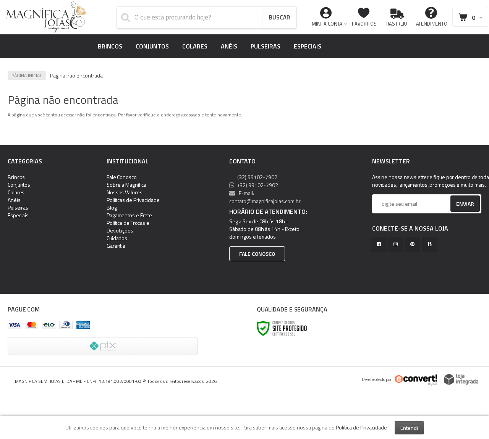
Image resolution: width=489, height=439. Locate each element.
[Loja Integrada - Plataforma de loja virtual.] (461, 379)
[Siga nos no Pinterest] (414, 244)
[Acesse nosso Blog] (431, 244)
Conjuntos (19, 185)
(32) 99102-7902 (256, 177)
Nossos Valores (124, 192)
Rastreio (397, 23)
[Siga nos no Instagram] (397, 244)
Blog (112, 207)
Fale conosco (257, 254)
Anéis (14, 200)
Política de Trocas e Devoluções (128, 226)
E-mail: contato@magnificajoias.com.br (265, 197)
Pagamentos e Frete (129, 215)
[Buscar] (279, 17)
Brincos (16, 177)
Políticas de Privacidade (133, 200)
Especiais (18, 215)
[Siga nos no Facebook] (380, 244)
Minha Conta (327, 23)
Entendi (409, 428)
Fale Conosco (122, 177)
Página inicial (26, 75)
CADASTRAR (457, 205)
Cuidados (117, 238)
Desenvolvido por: (377, 379)
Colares (16, 192)
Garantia (116, 246)
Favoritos (364, 23)
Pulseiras (18, 207)
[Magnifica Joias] (46, 17)
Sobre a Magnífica (126, 185)
